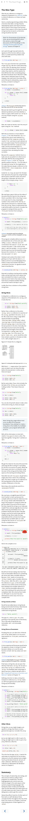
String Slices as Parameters (10, 629)
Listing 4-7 (4, 105)
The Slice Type (8, 10)
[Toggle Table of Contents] (1, 2)
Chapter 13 (5, 135)
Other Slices (6, 724)
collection (20, 15)
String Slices (6, 293)
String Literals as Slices (9, 602)
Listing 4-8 (4, 233)
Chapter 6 (9, 160)
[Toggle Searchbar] (7, 2)
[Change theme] (4, 2)
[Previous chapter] (5, 811)
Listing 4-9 (4, 659)
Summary (6, 772)
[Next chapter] (23, 811)
